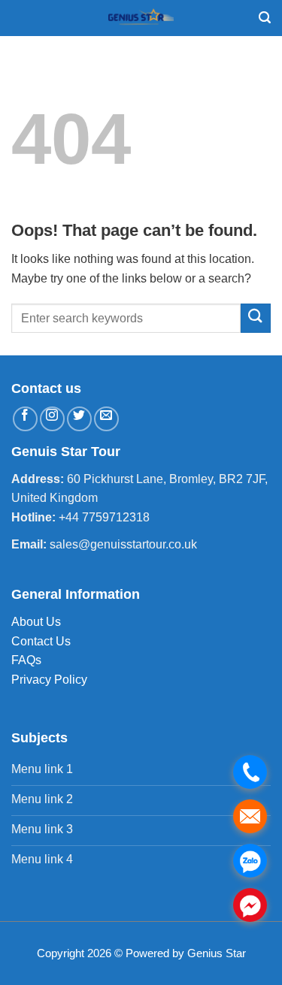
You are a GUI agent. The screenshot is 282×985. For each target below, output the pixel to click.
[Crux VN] (141, 18)
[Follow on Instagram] (52, 418)
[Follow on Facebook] (25, 418)
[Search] (265, 17)
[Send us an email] (106, 418)
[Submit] (256, 318)
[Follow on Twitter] (79, 418)
